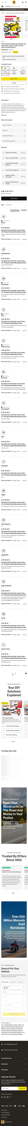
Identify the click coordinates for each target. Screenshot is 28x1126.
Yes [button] (12, 239)
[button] (14, 50)
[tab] (15, 210)
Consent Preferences (5, 1114)
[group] (14, 191)
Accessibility (4, 1117)
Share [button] (18, 239)
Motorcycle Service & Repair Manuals (15, 13)
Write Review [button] (14, 198)
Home (2, 13)
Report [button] (15, 239)
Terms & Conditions (5, 1112)
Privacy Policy (4, 1110)
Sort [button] (2, 205)
